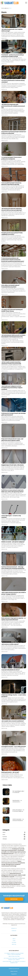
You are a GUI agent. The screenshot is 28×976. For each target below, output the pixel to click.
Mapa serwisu (13, 971)
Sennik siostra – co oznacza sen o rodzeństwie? (17, 801)
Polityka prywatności (14, 968)
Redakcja (14, 928)
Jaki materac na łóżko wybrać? (10, 644)
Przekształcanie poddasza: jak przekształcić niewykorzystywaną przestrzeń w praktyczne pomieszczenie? (12, 259)
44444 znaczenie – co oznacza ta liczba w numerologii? (18, 820)
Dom (4, 834)
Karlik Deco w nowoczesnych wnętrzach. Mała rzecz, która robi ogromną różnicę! (12, 490)
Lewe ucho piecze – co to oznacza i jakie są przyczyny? (18, 810)
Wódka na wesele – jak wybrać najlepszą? (13, 542)
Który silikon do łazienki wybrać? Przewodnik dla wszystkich (10, 286)
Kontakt (14, 930)
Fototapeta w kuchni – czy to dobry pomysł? (13, 746)
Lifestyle (5, 839)
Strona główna (4, 8)
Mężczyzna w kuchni (14, 956)
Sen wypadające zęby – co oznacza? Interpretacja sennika (19, 791)
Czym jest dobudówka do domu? (10, 670)
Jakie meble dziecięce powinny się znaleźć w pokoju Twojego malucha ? (13, 593)
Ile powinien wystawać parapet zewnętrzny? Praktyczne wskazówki (13, 132)
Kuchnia (5, 836)
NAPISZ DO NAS (13, 899)
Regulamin (14, 974)
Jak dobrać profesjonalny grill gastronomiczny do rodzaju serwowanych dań (13, 106)
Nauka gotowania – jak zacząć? (10, 772)
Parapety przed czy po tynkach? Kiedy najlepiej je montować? (12, 233)
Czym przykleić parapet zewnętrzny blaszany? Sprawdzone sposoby (11, 183)
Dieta (4, 832)
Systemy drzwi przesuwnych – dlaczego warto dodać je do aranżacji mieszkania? (12, 567)
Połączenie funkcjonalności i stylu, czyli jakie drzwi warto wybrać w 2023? (12, 439)
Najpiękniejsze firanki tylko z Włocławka (12, 465)
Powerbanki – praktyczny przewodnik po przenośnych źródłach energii (12, 55)
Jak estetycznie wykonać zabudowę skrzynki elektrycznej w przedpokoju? (11, 209)
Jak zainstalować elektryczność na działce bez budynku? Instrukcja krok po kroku (13, 335)
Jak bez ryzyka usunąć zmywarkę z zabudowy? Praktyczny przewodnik (11, 362)
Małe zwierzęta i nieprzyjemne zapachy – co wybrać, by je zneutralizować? (13, 618)
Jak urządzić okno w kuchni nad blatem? (12, 721)
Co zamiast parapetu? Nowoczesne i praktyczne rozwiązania (11, 158)
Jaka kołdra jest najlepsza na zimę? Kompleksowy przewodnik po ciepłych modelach (11, 387)
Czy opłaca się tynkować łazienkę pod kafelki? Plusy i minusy (12, 310)
